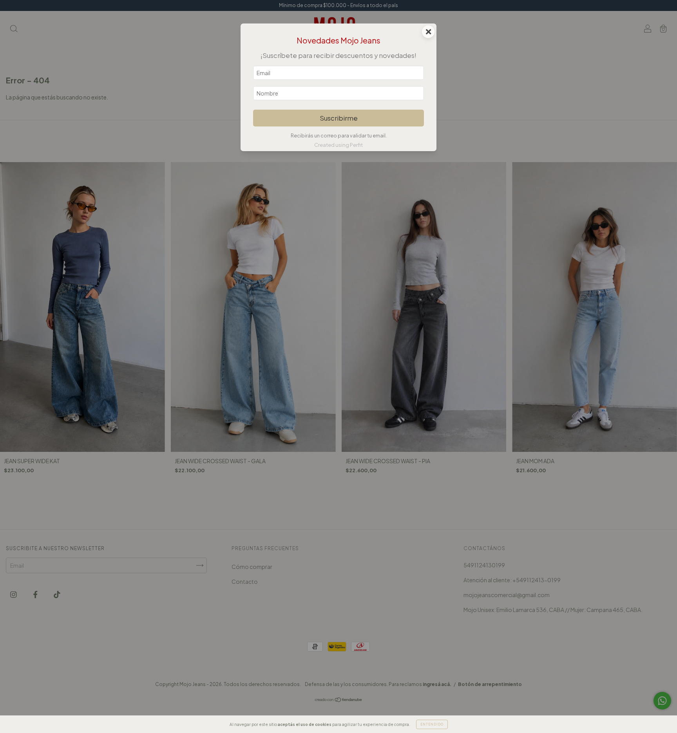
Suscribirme (339, 118)
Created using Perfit (338, 145)
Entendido (431, 724)
